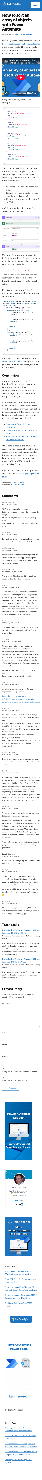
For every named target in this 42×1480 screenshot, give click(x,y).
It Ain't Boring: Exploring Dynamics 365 (19, 930)
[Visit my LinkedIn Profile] (18, 1207)
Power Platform (18, 482)
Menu (35, 5)
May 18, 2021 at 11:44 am (9, 504)
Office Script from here (13, 361)
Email (5, 1044)
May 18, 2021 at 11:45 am (9, 534)
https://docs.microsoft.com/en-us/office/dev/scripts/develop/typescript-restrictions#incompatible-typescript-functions (21, 699)
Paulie (4, 532)
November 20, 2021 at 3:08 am (11, 641)
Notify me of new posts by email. (15, 1080)
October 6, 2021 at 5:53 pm (10, 587)
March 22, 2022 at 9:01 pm (10, 808)
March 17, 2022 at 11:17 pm (10, 773)
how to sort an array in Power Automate (21, 44)
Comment (6, 1003)
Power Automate (19, 484)
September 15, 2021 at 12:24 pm (12, 571)
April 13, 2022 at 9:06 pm (9, 872)
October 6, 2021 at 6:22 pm (10, 623)
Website (5, 1057)
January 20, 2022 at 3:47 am (10, 684)
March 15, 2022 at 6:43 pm (10, 754)
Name (5, 1032)
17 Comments (27, 34)
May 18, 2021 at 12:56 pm (9, 550)
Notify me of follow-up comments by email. (19, 1072)
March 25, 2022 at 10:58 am (10, 856)
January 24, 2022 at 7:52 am (10, 710)
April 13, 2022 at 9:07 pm (9, 903)
